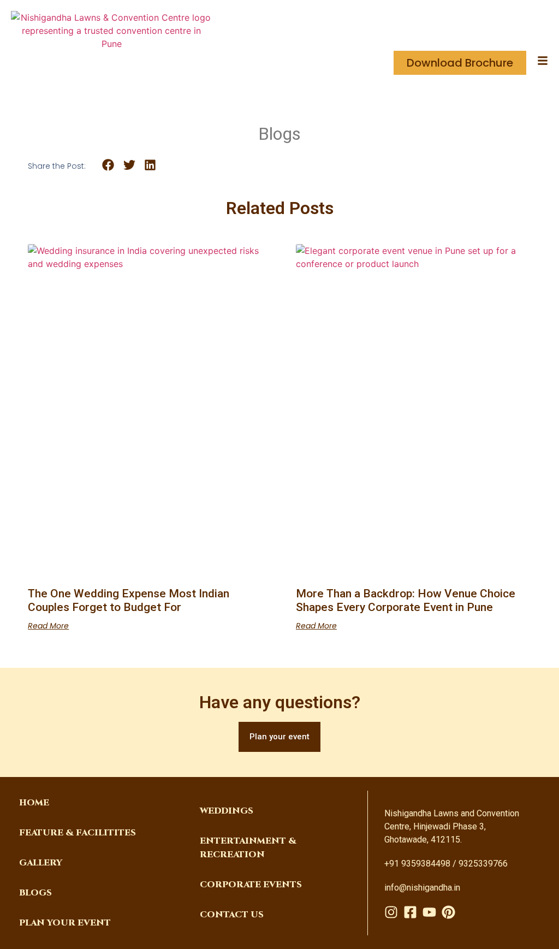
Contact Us (232, 915)
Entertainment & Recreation (248, 848)
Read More (48, 626)
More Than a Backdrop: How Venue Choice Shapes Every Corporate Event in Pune (405, 600)
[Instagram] (391, 912)
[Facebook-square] (410, 912)
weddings (226, 811)
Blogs (35, 893)
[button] (108, 165)
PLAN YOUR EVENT (65, 923)
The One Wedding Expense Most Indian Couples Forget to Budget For (128, 600)
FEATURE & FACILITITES (77, 833)
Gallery (40, 863)
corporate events (251, 885)
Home (34, 803)
